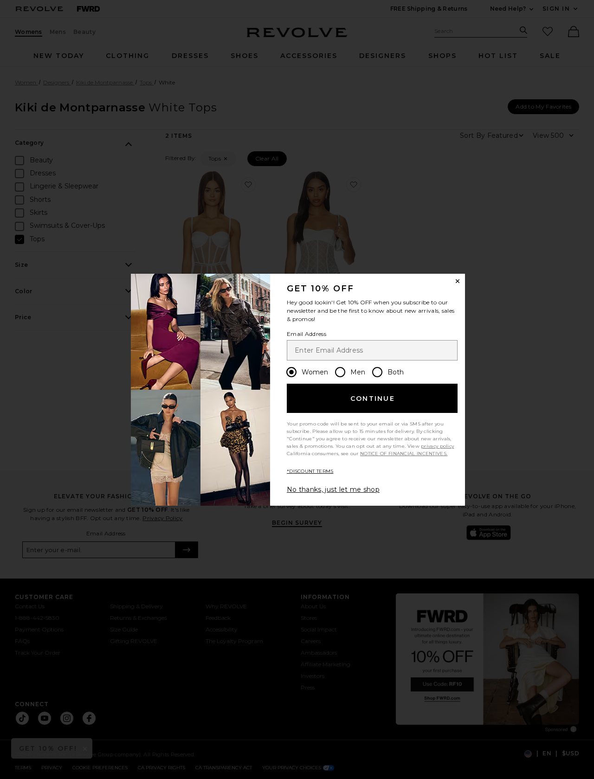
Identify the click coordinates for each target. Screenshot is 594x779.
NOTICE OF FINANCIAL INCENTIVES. (403, 454)
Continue (372, 398)
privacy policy (437, 446)
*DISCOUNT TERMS (310, 471)
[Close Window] (457, 281)
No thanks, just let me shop (333, 489)
